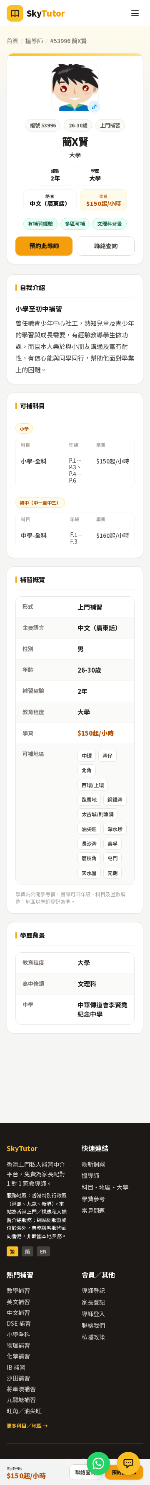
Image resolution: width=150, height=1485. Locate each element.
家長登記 (93, 1302)
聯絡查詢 (106, 245)
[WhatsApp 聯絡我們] (98, 1463)
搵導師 (34, 41)
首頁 (12, 41)
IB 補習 (16, 1367)
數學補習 (18, 1290)
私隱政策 (93, 1337)
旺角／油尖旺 (24, 1411)
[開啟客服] (128, 1463)
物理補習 (18, 1345)
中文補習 (18, 1312)
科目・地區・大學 (105, 1187)
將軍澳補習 (21, 1389)
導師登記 (93, 1290)
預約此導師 (44, 245)
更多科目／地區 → (27, 1425)
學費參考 (93, 1199)
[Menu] (135, 13)
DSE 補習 (19, 1323)
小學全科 (18, 1334)
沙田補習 (18, 1378)
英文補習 (18, 1301)
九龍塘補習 (21, 1399)
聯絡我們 (93, 1325)
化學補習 (18, 1356)
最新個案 (93, 1164)
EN (43, 1251)
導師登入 (93, 1313)
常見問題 (93, 1210)
